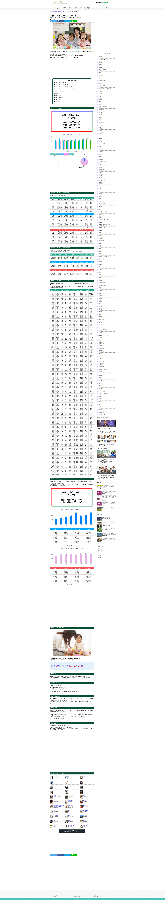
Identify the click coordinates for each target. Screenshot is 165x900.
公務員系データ (76, 894)
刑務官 (100, 154)
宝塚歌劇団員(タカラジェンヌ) (104, 256)
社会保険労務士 (101, 204)
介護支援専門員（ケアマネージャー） (105, 88)
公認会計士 (100, 167)
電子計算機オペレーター (72, 825)
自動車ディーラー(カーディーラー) (105, 232)
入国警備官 (100, 316)
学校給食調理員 (101, 109)
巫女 (84, 805)
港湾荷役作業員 (101, 169)
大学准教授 (100, 264)
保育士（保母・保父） (102, 369)
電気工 (100, 293)
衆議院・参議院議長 (102, 208)
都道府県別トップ (77, 896)
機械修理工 (85, 825)
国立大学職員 (101, 172)
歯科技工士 (100, 196)
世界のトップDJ (101, 290)
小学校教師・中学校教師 (103, 211)
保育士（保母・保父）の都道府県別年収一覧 (65, 88)
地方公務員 (100, 269)
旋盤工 (100, 251)
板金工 (100, 334)
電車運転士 (100, 298)
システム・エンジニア (102, 201)
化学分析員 (100, 93)
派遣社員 (100, 322)
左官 (99, 185)
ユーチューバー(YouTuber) (103, 393)
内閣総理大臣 (101, 309)
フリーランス (101, 356)
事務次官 (100, 233)
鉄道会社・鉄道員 (102, 282)
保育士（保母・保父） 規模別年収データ (64, 86)
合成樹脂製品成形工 (102, 180)
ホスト (54, 820)
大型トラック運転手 (102, 80)
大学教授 (100, 261)
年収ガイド (52, 11)
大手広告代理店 (101, 83)
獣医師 (100, 235)
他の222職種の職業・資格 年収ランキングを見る (72, 831)
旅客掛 (69, 810)
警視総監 (100, 149)
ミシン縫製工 (55, 776)
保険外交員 (100, 375)
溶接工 (100, 396)
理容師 (100, 407)
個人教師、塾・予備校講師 (103, 174)
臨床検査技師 (101, 409)
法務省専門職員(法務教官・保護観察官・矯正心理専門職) (106, 373)
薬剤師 (100, 390)
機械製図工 (100, 117)
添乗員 (100, 287)
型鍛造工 (100, 99)
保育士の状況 (58, 99)
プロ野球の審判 (101, 366)
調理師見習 (100, 274)
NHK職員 (100, 74)
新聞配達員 (100, 222)
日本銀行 (100, 313)
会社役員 (100, 90)
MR (99, 78)
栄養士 (100, 72)
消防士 (100, 214)
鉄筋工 (100, 277)
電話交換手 (100, 301)
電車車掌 (100, 300)
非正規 (100, 340)
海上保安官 (100, 91)
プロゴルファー (70, 805)
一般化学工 (100, 64)
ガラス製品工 (101, 111)
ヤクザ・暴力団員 (102, 391)
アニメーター (101, 57)
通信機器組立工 (101, 275)
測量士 (100, 254)
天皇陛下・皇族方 (102, 288)
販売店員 (84, 820)
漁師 (99, 404)
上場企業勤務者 (101, 240)
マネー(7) (99, 548)
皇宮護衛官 (85, 815)
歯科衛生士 (100, 195)
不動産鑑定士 (101, 353)
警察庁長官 (100, 148)
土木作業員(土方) (102, 308)
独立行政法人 (101, 306)
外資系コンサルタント (57, 795)
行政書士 (69, 815)
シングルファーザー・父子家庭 (104, 219)
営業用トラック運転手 (102, 69)
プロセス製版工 (101, 363)
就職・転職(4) (100, 550)
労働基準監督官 (101, 412)
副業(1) (99, 555)
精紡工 (100, 248)
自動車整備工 (101, 230)
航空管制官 (100, 162)
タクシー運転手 (101, 258)
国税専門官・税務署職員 (103, 170)
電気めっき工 (101, 295)
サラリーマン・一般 (102, 190)
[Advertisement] (61, 68)
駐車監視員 (100, 271)
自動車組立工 (101, 229)
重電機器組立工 (101, 237)
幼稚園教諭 (100, 398)
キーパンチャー (101, 135)
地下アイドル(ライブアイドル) (104, 267)
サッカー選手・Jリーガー (103, 188)
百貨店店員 (100, 345)
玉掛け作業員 (101, 259)
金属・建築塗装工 (102, 132)
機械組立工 (100, 112)
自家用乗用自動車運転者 (103, 225)
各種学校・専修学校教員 (103, 94)
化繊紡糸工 (100, 98)
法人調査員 (100, 371)
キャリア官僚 (101, 125)
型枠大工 (100, 101)
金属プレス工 (101, 133)
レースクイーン (101, 411)
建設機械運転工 (101, 159)
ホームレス (100, 380)
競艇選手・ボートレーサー (103, 128)
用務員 (100, 401)
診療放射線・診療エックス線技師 (104, 224)
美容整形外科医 (85, 810)
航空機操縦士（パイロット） (104, 335)
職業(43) (99, 557)
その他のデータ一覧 (96, 895)
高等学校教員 (101, 166)
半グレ (100, 327)
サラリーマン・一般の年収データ (60, 894)
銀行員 (100, 140)
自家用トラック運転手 (102, 227)
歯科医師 (100, 193)
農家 (99, 317)
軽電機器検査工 (101, 151)
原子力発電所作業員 (102, 161)
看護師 (100, 104)
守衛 (99, 209)
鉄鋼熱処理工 (101, 280)
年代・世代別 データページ (78, 895)
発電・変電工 (70, 800)
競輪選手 (100, 156)
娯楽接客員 (100, 182)
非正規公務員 (101, 342)
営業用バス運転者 (102, 70)
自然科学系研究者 (102, 203)
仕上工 (100, 191)
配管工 (100, 321)
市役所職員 (100, 206)
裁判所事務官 (101, 183)
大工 (54, 810)
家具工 (100, 96)
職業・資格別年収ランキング (60, 11)
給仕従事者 (100, 127)
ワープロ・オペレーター (103, 414)
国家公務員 (100, 177)
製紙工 (84, 776)
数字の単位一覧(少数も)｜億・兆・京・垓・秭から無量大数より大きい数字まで (109, 486)
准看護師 (54, 825)
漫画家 (100, 385)
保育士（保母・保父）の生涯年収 (62, 89)
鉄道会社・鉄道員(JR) (102, 285)
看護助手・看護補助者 (102, 106)
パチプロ (100, 337)
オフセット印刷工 (102, 85)
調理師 (100, 272)
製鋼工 (100, 243)
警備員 (100, 153)
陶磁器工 (84, 800)
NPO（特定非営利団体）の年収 (108, 528)
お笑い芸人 (100, 86)
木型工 (100, 119)
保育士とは (58, 93)
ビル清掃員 (100, 350)
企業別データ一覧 (57, 896)
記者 (99, 120)
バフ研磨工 (100, 332)
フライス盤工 (70, 795)
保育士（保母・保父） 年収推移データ (63, 84)
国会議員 (100, 175)
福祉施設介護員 (101, 351)
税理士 (84, 795)
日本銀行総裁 (101, 314)
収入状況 (57, 101)
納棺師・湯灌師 (101, 319)
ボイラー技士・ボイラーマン (104, 382)
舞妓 (54, 800)
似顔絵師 (100, 311)
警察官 (100, 146)
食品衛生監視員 (101, 216)
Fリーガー (100, 77)
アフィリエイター (102, 59)
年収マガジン (95, 896)
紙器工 (100, 198)
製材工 (100, 245)
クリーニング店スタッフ (72, 776)
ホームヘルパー (101, 378)
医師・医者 (100, 61)
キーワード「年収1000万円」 (98, 894)
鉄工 (99, 279)
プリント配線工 (55, 815)
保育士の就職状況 (59, 97)
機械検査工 (100, 114)
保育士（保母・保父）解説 (61, 91)
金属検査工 (100, 130)
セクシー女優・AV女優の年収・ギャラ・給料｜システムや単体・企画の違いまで (109, 498)
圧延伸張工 (100, 56)
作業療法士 (100, 187)
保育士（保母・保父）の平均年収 (62, 82)
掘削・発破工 (101, 141)
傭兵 (99, 399)
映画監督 (69, 820)
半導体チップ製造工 (102, 329)
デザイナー (100, 292)
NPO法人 (100, 75)
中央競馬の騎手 (101, 122)
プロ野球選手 (101, 364)
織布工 (100, 217)
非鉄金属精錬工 (101, 343)
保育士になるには (59, 95)
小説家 (100, 212)
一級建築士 (100, 62)
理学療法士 (100, 403)
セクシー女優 (101, 250)
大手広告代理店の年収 (106, 517)
